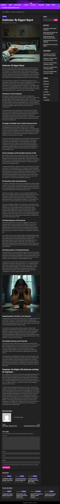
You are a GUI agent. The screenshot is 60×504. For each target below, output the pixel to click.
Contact (53, 5)
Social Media (41, 5)
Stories (48, 5)
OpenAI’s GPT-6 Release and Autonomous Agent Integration (49, 37)
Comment (5, 435)
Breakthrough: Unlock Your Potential (32, 425)
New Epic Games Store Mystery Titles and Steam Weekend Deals (50, 33)
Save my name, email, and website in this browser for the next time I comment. (21, 464)
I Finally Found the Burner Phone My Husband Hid (20, 479)
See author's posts (18, 417)
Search (45, 16)
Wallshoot (3, 5)
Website (4, 460)
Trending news (46, 81)
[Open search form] (58, 6)
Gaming (10, 5)
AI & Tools (26, 5)
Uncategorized (46, 84)
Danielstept (45, 58)
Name (4, 451)
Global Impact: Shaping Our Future (9, 425)
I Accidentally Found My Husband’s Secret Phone (7, 479)
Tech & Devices (18, 5)
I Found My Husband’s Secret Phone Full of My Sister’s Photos (33, 480)
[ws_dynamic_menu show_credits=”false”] (10, 7)
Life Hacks (33, 5)
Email (4, 455)
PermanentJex (46, 54)
